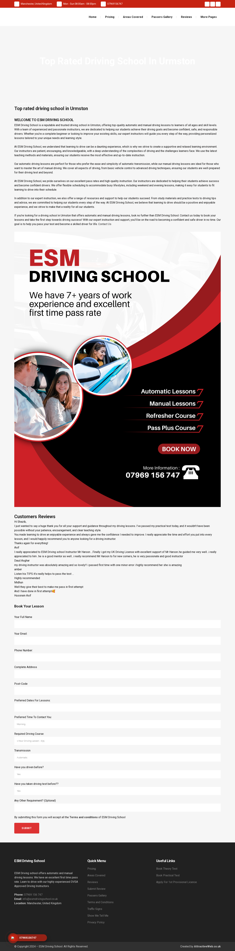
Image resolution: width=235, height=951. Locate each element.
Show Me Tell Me (97, 915)
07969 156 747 (33, 894)
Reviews (92, 882)
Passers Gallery (97, 895)
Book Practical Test (168, 875)
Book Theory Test (166, 868)
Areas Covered (96, 875)
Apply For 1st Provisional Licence (176, 882)
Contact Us (104, 224)
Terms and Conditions (100, 902)
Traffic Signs (94, 909)
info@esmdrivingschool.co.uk (40, 899)
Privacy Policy (96, 922)
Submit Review (96, 888)
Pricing (91, 868)
